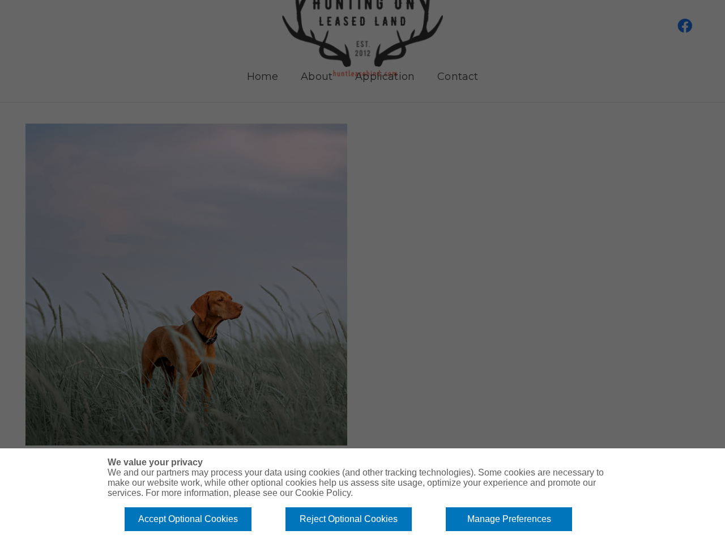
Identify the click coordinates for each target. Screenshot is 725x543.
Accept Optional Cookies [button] (188, 519)
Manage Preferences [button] (509, 519)
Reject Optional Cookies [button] (349, 519)
